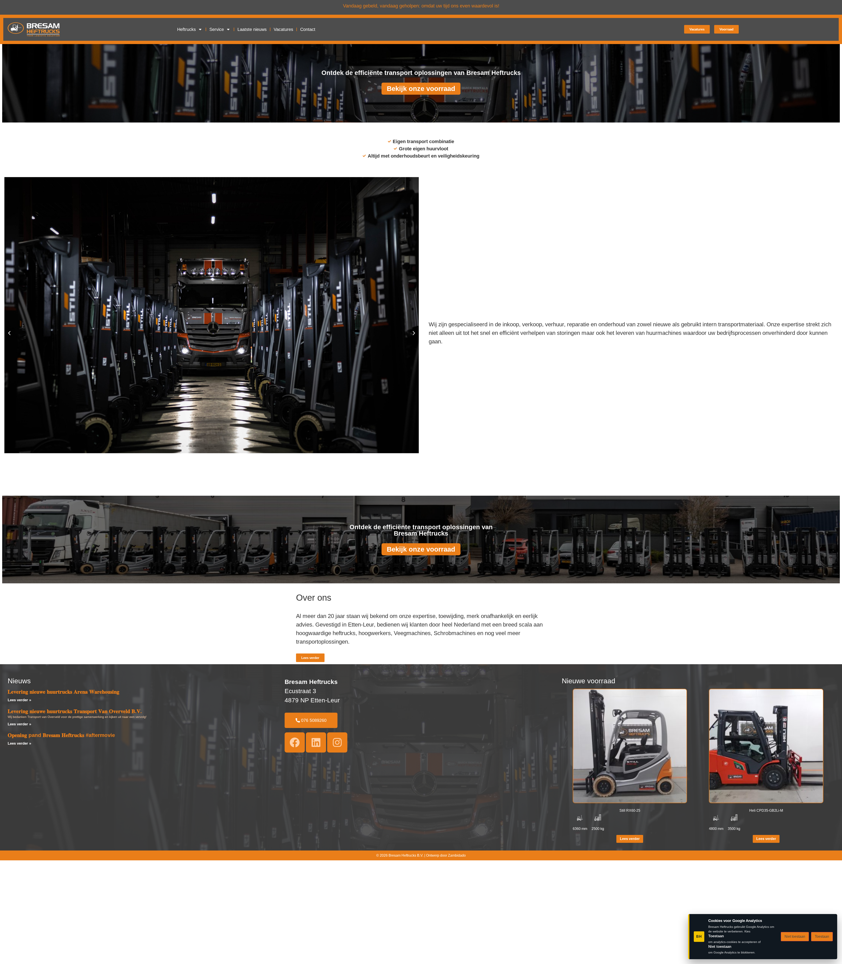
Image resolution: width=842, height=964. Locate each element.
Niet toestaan (795, 936)
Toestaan (822, 936)
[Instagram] (337, 742)
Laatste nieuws (252, 29)
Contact (307, 29)
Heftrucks (186, 29)
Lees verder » (19, 700)
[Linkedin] (316, 742)
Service (216, 29)
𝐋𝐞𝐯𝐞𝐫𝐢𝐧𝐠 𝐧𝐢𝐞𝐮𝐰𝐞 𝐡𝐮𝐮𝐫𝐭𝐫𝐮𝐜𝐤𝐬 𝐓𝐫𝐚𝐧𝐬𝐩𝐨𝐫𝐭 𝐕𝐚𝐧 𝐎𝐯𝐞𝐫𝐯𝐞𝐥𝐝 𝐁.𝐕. (75, 711)
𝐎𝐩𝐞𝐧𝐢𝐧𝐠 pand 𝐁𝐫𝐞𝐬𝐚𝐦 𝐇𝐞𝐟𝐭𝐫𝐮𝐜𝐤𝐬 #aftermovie (61, 735)
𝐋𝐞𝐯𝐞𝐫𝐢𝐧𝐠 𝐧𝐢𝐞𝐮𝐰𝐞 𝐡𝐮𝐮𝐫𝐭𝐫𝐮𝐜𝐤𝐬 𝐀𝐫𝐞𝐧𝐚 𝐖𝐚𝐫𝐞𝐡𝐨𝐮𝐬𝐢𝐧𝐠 (63, 692)
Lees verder (630, 839)
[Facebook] (295, 742)
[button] (9, 333)
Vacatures (283, 29)
